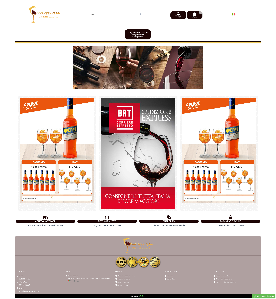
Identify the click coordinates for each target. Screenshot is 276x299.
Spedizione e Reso (223, 276)
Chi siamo (170, 276)
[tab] (250, 86)
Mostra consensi (124, 279)
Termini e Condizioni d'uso (226, 282)
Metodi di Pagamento (224, 279)
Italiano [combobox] (238, 14)
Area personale (123, 282)
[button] (255, 86)
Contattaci (171, 279)
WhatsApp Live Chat (265, 296)
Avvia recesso (123, 285)
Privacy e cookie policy (126, 276)
